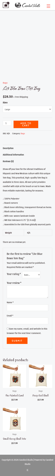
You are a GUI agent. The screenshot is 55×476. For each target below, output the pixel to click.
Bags (5, 82)
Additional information (13, 154)
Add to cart (25, 124)
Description (8, 148)
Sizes (5, 102)
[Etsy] (27, 470)
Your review (14, 282)
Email (10, 315)
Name (10, 302)
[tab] (27, 148)
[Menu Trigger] (48, 6)
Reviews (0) (8, 161)
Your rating (14, 274)
